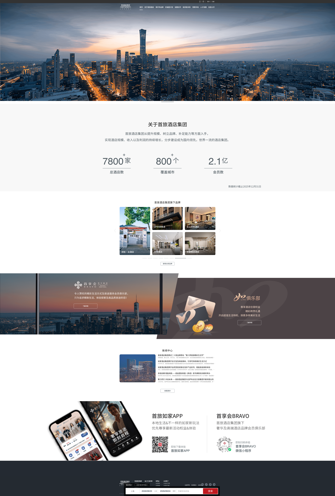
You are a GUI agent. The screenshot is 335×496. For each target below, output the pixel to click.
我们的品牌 (159, 7)
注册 (213, 1)
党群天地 (195, 7)
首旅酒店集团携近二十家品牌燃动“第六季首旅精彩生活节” (181, 355)
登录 (208, 1)
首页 (141, 7)
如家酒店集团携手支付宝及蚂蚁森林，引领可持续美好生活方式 (182, 361)
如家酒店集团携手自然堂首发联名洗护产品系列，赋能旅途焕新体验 (184, 367)
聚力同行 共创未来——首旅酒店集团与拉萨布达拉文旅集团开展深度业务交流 (187, 379)
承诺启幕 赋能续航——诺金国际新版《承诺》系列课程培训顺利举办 (184, 373)
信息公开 (211, 7)
